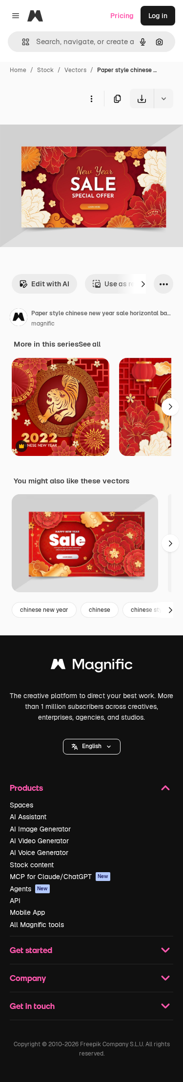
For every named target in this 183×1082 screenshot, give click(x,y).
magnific (43, 323)
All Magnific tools (37, 924)
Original (62, 131)
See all (90, 344)
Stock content (32, 864)
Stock (45, 70)
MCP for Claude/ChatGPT (59, 876)
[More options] (91, 98)
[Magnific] (92, 666)
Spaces (21, 805)
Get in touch (32, 1006)
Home (18, 70)
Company (28, 978)
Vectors (75, 70)
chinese (99, 610)
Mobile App (27, 912)
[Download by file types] (163, 98)
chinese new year (44, 610)
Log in (157, 15)
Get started (31, 950)
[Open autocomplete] (21, 42)
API (15, 900)
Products (26, 787)
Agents (29, 888)
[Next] (143, 284)
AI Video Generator (39, 840)
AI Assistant (28, 816)
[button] (92, 747)
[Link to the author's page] (18, 318)
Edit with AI (50, 283)
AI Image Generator (40, 829)
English (92, 746)
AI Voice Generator (39, 852)
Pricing (122, 15)
